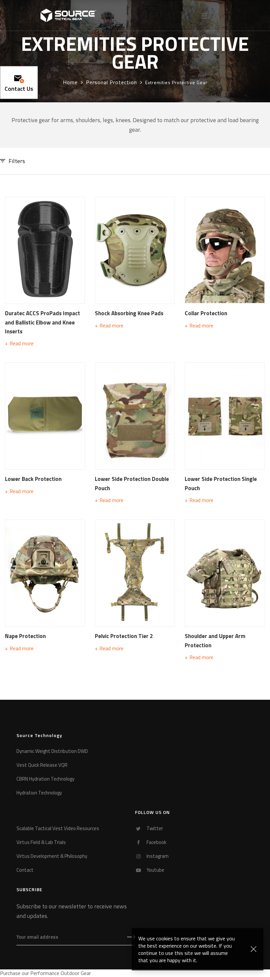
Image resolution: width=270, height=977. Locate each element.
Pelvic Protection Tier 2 (124, 636)
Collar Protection (206, 313)
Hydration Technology (39, 793)
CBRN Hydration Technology (45, 779)
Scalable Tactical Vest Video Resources (57, 828)
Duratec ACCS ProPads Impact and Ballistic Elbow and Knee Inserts (42, 322)
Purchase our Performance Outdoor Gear (45, 973)
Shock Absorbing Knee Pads (129, 313)
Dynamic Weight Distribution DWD (52, 751)
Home (70, 82)
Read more (22, 343)
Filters (17, 161)
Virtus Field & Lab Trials (41, 842)
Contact (25, 870)
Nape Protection (25, 636)
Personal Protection (111, 82)
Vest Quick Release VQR (42, 765)
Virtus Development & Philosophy (51, 856)
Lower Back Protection (33, 479)
